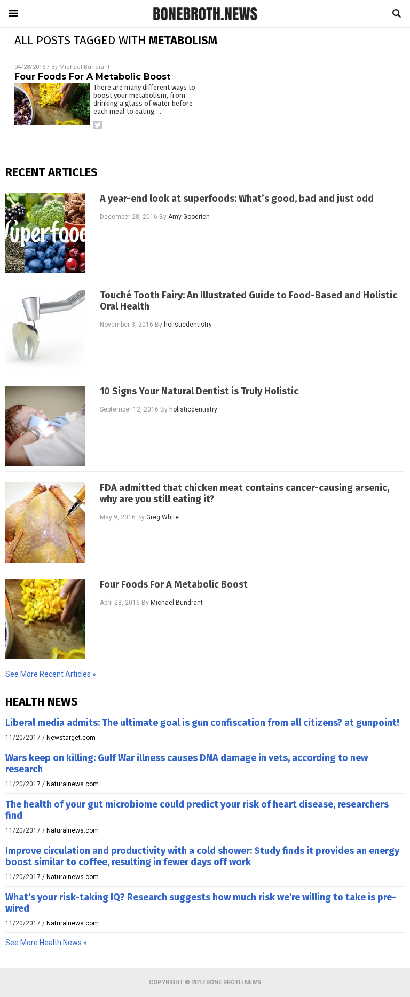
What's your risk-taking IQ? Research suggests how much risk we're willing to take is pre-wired (200, 902)
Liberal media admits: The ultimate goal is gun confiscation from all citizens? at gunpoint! (202, 723)
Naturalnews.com (72, 784)
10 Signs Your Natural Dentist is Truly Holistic (199, 391)
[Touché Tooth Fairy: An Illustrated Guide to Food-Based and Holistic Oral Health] (45, 330)
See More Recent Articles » (50, 674)
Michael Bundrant (84, 67)
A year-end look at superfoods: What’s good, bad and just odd (237, 198)
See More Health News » (46, 942)
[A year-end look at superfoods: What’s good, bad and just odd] (45, 233)
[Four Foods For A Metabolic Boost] (45, 619)
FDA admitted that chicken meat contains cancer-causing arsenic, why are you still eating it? (244, 493)
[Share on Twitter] (97, 125)
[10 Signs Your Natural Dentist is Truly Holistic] (45, 426)
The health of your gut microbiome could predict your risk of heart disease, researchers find (197, 809)
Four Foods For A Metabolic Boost (92, 77)
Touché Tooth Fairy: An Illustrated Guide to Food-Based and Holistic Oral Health (248, 301)
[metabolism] (205, 19)
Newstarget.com (71, 737)
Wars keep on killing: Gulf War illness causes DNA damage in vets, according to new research (186, 763)
